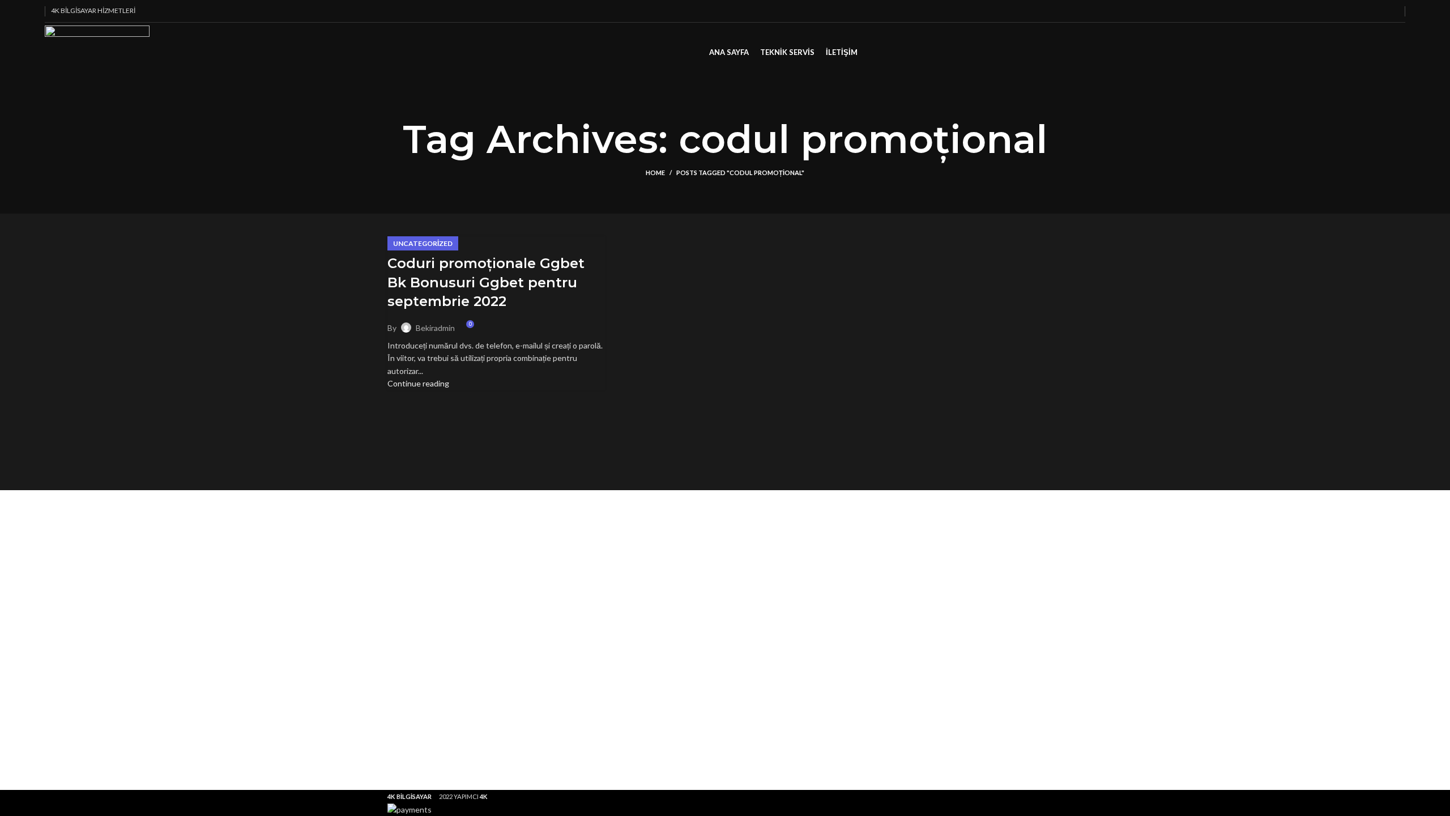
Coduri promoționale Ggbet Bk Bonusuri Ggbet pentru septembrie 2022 (486, 282)
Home (655, 172)
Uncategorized (423, 243)
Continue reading (418, 383)
